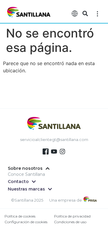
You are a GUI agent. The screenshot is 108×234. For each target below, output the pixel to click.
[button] (85, 14)
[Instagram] (62, 151)
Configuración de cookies (25, 222)
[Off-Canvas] (97, 13)
